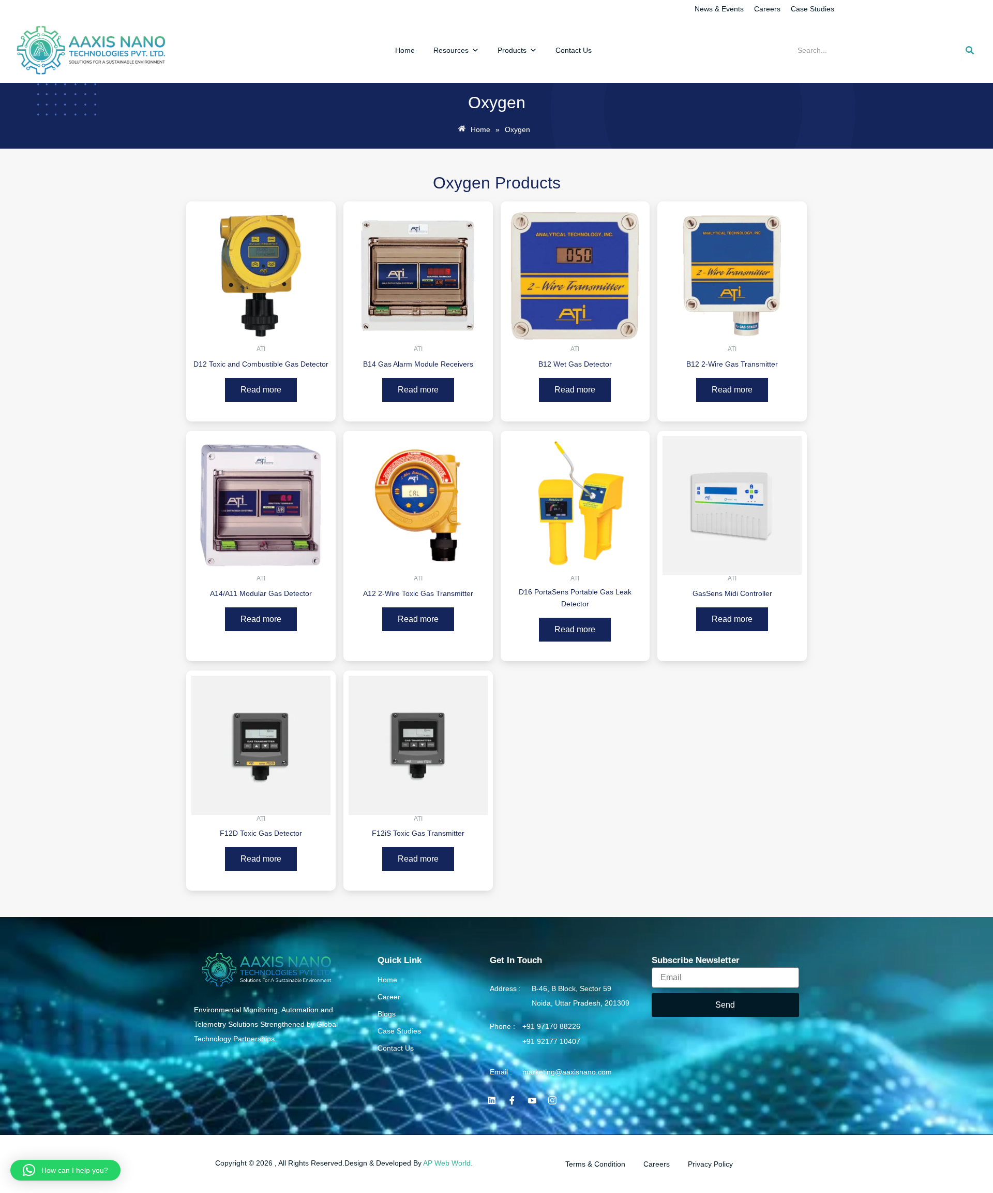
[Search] (969, 50)
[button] (65, 1170)
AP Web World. (448, 1163)
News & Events (719, 8)
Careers (767, 8)
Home (405, 50)
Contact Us (573, 50)
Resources (451, 50)
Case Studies (812, 8)
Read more (260, 389)
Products (512, 50)
